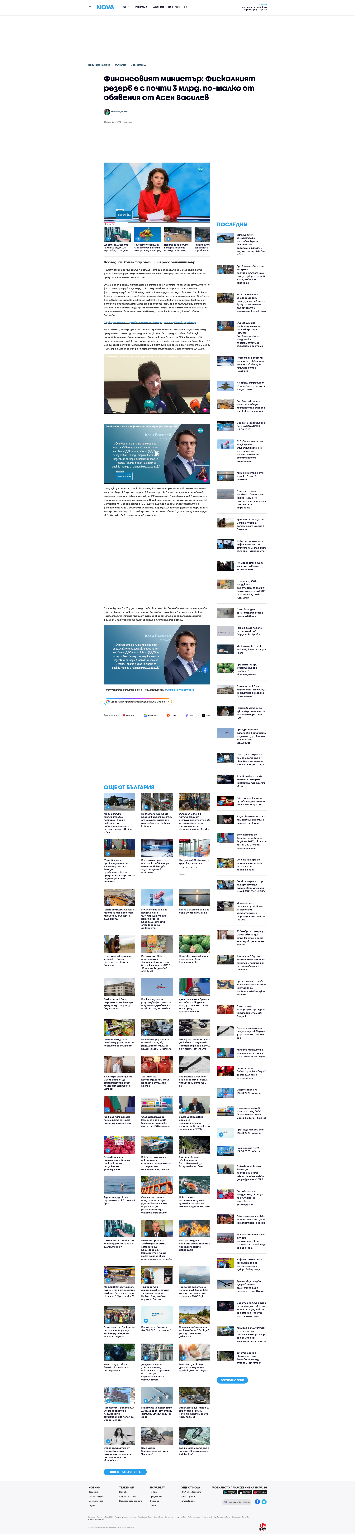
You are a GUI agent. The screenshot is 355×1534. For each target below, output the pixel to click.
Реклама (91, 1517)
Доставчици (158, 1517)
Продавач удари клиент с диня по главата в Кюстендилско (194, 959)
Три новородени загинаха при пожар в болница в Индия (250, 612)
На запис (157, 7)
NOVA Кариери (188, 1496)
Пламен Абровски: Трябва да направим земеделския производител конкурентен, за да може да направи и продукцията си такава (156, 1249)
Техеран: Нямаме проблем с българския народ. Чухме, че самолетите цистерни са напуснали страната (251, 499)
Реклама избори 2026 (105, 1517)
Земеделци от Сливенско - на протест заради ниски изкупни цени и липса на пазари (119, 1332)
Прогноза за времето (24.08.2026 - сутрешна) (156, 1328)
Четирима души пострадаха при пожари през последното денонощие (194, 1245)
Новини (124, 7)
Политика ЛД (207, 1517)
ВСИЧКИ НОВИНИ (232, 1380)
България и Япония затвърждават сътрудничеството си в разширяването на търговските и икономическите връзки (194, 821)
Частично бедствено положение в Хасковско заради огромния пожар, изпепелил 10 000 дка (194, 1291)
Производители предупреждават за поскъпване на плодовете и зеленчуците (117, 1163)
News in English (188, 1501)
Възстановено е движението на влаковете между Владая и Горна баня (191, 1162)
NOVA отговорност (191, 1492)
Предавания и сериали (130, 1501)
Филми (153, 1505)
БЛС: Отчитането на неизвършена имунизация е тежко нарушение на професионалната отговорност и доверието (154, 918)
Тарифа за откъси (145, 1517)
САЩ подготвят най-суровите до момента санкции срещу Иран (251, 801)
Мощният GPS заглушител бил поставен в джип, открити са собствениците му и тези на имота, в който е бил (118, 823)
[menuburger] (90, 7)
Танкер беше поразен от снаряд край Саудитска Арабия (250, 631)
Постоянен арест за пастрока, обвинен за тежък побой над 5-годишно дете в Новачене (155, 866)
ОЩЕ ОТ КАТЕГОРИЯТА (125, 1471)
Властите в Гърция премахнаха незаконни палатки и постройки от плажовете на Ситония (251, 963)
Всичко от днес (96, 1496)
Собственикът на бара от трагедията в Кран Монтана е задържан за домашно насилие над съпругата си (251, 1309)
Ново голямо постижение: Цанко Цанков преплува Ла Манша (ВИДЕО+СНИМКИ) (194, 1202)
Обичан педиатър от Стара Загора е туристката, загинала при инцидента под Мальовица (118, 1454)
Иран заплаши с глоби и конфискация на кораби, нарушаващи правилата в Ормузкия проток (251, 988)
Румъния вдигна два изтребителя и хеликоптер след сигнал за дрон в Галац (250, 1286)
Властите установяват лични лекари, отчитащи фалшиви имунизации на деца (156, 1412)
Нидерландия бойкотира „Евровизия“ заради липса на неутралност (251, 1073)
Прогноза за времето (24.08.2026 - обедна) (250, 1131)
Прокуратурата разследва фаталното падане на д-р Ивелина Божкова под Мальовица (156, 1004)
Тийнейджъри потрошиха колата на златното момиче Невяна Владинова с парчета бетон (155, 1293)
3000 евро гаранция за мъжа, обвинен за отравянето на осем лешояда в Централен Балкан (118, 1082)
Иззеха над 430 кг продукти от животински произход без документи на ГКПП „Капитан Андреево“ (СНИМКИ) (155, 964)
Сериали (154, 1501)
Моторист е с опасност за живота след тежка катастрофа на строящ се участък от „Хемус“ (194, 1044)
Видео (91, 1505)
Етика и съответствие (240, 1517)
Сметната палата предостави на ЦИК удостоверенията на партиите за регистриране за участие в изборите (154, 1205)
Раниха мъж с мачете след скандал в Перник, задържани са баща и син (193, 1081)
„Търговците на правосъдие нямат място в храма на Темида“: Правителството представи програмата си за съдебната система (119, 871)
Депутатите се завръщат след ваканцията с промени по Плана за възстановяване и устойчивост (155, 1372)
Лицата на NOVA (127, 1496)
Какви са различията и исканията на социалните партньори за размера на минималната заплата (156, 1163)
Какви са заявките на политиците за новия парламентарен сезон (118, 1119)
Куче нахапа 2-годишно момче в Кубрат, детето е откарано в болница (118, 960)
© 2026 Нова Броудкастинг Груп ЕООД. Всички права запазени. (111, 1527)
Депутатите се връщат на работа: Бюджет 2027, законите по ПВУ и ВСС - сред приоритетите (194, 1005)
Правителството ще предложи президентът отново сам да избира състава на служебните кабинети (251, 274)
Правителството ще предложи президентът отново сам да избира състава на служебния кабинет (156, 819)
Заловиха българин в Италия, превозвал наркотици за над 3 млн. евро (251, 781)
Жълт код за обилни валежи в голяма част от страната (117, 1367)
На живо (174, 7)
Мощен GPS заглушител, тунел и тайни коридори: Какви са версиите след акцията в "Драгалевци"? (119, 1291)
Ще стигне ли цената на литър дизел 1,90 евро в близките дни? (119, 1243)
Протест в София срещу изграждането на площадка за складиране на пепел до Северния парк (119, 1413)
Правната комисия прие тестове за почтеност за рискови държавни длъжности (119, 914)
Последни (93, 1492)
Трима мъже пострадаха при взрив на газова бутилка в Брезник (155, 1081)
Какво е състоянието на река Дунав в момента (194, 911)
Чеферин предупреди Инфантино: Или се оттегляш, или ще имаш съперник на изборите (251, 546)
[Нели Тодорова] (107, 112)
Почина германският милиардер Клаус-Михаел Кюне (250, 566)
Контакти (169, 1517)
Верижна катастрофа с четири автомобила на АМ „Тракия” (194, 1451)
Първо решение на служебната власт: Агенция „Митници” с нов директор (150, 322)
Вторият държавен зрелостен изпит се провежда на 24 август (193, 1367)
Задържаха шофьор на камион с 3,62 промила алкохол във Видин (251, 819)
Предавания (156, 1496)
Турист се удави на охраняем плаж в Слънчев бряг (119, 1200)
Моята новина (95, 1501)
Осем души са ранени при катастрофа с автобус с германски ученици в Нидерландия (251, 759)
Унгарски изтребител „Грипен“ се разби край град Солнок (251, 386)
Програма (140, 7)
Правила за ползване (222, 1517)
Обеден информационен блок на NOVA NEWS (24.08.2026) (251, 426)
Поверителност (194, 1517)
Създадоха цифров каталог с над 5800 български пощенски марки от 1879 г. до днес (156, 1121)
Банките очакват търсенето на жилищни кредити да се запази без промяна (119, 1004)
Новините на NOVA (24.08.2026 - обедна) (249, 1150)
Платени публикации (96, 1520)
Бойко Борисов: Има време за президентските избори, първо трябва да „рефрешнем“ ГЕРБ (194, 1122)
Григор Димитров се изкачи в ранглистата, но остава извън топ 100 (251, 713)
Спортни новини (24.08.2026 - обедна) (249, 1091)
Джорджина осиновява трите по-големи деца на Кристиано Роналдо (251, 1219)
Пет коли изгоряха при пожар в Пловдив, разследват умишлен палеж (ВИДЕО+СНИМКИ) (156, 1044)
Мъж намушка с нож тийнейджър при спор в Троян (251, 649)
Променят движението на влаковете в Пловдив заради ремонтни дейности (194, 1332)
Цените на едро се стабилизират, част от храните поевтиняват (119, 1042)
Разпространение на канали (125, 1517)
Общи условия (180, 1517)
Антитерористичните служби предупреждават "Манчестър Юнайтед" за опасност (251, 1241)
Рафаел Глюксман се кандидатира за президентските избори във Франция (249, 1264)
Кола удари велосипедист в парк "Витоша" (154, 1451)
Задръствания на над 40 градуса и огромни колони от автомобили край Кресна (194, 1412)
